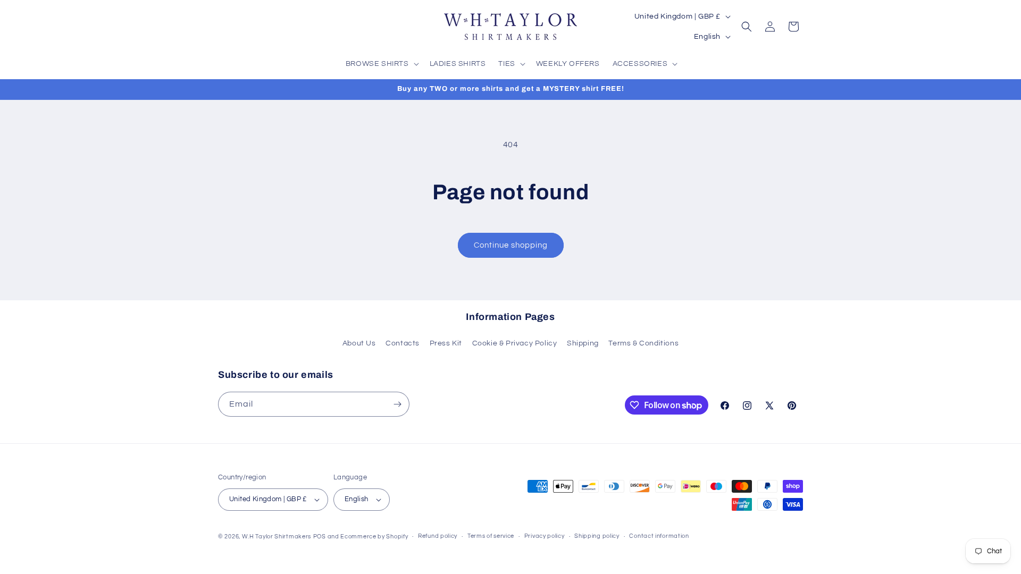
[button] (381, 64)
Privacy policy (544, 536)
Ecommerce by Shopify (374, 536)
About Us (359, 343)
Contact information (659, 536)
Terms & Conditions (643, 343)
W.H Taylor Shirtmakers (276, 536)
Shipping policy (597, 536)
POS (319, 536)
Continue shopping (511, 245)
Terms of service (490, 536)
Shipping (583, 343)
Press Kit (446, 343)
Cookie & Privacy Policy (514, 343)
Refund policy (437, 536)
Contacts (403, 343)
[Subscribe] (397, 404)
